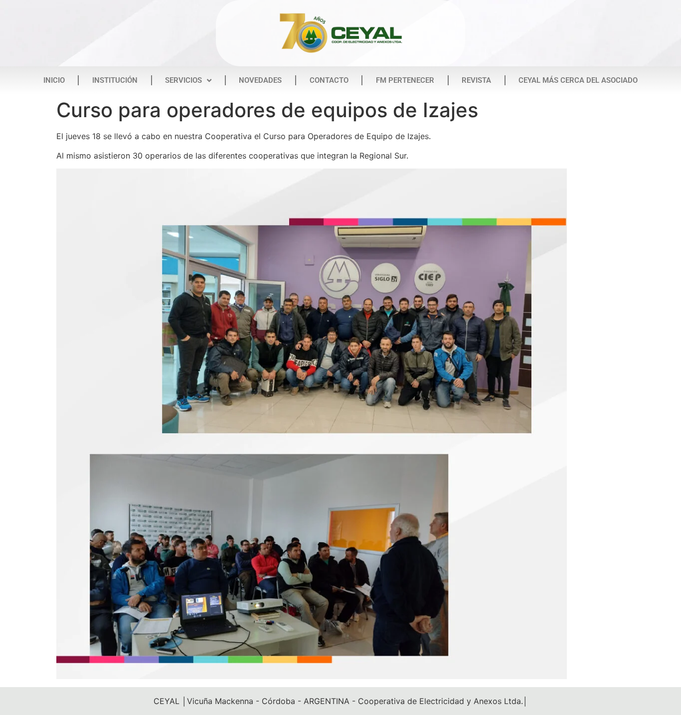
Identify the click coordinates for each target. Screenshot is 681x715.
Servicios (183, 80)
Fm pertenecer (405, 80)
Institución (115, 80)
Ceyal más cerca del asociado (578, 80)
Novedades (260, 80)
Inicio (54, 80)
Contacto (329, 80)
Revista (476, 80)
